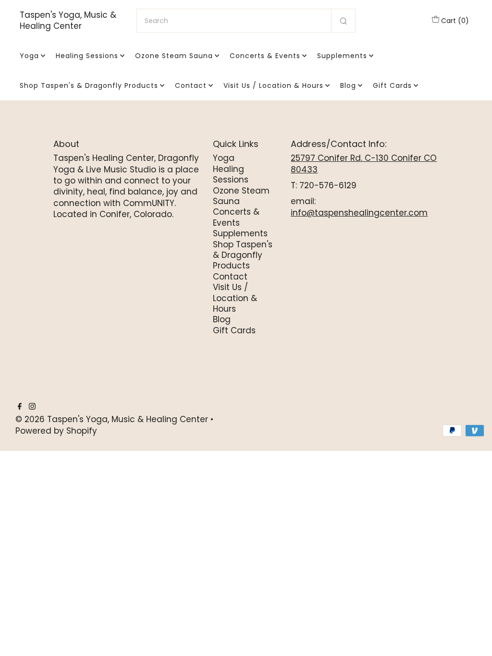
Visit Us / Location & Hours (273, 85)
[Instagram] (32, 407)
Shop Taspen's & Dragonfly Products (89, 85)
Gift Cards (392, 85)
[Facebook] (20, 407)
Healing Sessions (87, 56)
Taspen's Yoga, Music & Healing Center (68, 21)
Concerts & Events (265, 56)
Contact (191, 85)
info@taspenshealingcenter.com (359, 213)
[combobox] (246, 21)
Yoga (29, 56)
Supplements (342, 56)
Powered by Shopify (56, 431)
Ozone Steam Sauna (174, 56)
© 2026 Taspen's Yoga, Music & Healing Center (111, 419)
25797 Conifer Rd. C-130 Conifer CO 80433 (364, 163)
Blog (348, 85)
